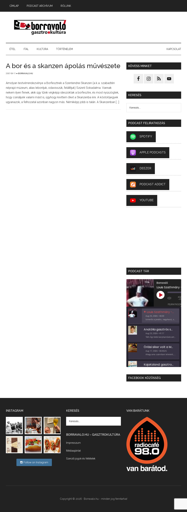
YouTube (147, 200)
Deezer (145, 168)
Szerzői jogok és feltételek (80, 458)
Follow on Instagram (35, 462)
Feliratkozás (175, 304)
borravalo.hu (40, 27)
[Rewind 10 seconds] (180, 298)
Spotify (146, 136)
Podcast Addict (153, 184)
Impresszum (73, 442)
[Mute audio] (171, 298)
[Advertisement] (129, 27)
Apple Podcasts (153, 152)
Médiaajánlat (73, 450)
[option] (153, 316)
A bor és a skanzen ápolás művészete (63, 66)
